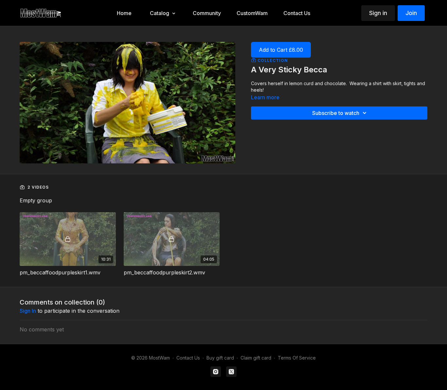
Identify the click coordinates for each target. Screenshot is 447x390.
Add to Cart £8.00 (281, 49)
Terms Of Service (297, 358)
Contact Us (188, 358)
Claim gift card (256, 358)
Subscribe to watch (335, 113)
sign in (28, 310)
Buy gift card (220, 358)
